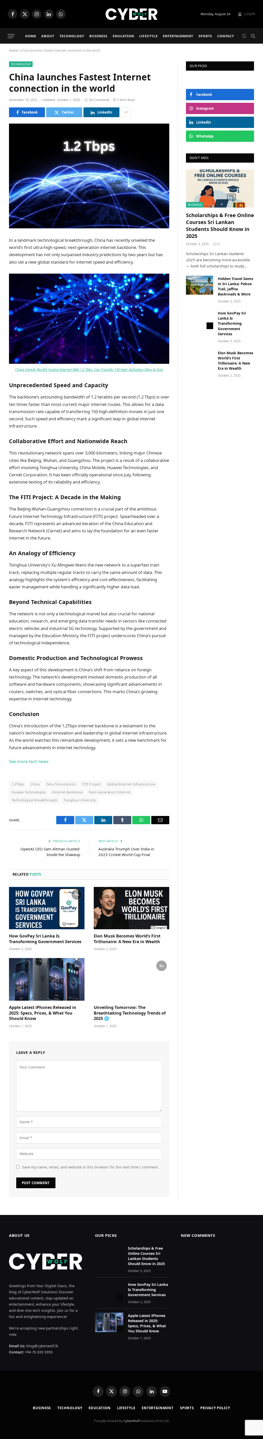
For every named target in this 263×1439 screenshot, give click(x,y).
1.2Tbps (18, 784)
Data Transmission (61, 784)
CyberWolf (131, 1420)
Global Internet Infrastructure (131, 784)
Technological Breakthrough (34, 800)
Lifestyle (148, 36)
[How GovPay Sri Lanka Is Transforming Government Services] (46, 908)
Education (123, 36)
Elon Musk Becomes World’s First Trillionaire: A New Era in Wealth (127, 938)
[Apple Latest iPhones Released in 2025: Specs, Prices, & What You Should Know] (46, 979)
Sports (205, 36)
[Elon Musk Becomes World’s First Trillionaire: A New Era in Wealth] (131, 908)
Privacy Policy (215, 1408)
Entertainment (178, 36)
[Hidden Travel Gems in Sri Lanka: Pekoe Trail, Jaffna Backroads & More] (199, 285)
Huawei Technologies (29, 792)
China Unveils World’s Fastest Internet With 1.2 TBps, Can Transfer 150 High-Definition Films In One (89, 369)
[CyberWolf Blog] (132, 14)
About (47, 36)
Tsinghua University (80, 800)
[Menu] (11, 36)
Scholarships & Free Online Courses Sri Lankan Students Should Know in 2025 (220, 226)
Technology (72, 36)
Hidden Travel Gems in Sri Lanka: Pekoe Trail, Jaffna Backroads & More (235, 286)
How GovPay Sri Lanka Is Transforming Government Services (45, 938)
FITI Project (91, 784)
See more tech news (29, 761)
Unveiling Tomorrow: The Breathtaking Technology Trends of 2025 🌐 (130, 1013)
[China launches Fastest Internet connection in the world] (89, 176)
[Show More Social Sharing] (126, 112)
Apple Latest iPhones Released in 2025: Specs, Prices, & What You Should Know (42, 1013)
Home (30, 36)
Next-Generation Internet (109, 792)
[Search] (252, 36)
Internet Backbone (67, 792)
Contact (225, 36)
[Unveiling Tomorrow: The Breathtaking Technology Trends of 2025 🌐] (131, 979)
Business (98, 36)
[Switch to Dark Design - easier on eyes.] (244, 36)
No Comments (99, 100)
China (35, 784)
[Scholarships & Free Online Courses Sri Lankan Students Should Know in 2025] (220, 188)
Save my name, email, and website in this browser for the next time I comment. (90, 1167)
